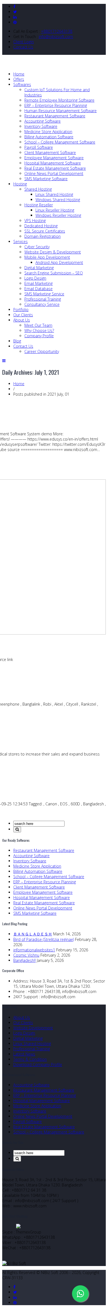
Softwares (22, 84)
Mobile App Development (47, 257)
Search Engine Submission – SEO (53, 273)
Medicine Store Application (48, 131)
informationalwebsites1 (34, 949)
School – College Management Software (59, 142)
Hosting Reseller (38, 204)
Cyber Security (37, 246)
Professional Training (42, 299)
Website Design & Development (52, 252)
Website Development (33, 1027)
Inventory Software (40, 126)
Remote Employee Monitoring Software (59, 100)
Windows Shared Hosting (57, 199)
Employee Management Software (54, 157)
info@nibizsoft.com (56, 36)
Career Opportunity (41, 351)
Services (20, 241)
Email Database (38, 288)
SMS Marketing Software (46, 178)
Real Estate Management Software (55, 168)
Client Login (23, 41)
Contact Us (23, 47)
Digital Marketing (39, 267)
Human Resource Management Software (60, 110)
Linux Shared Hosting (54, 194)
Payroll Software (38, 147)
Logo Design (35, 278)
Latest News (24, 1054)
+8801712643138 (56, 31)
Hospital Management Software (52, 163)
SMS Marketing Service (44, 293)
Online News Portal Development (53, 173)
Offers (18, 79)
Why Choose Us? (39, 330)
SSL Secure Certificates (44, 231)
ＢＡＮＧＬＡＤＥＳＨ (32, 933)
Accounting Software (42, 121)
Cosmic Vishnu (26, 955)
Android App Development (59, 262)
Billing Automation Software (48, 136)
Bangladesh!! (24, 960)
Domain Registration (42, 236)
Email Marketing (38, 283)
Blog (17, 341)
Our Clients (23, 314)
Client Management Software (50, 152)
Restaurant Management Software (54, 115)
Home (18, 74)
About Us (21, 320)
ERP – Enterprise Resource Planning (55, 105)
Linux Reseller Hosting (54, 210)
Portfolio (21, 309)
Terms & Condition (30, 1059)
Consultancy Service (42, 304)
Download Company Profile (37, 1064)
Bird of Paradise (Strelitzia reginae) (43, 939)
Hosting (20, 184)
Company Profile (39, 335)
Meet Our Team (38, 325)
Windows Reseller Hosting (58, 215)
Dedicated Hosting (41, 225)
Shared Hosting (38, 189)
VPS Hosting (35, 220)
